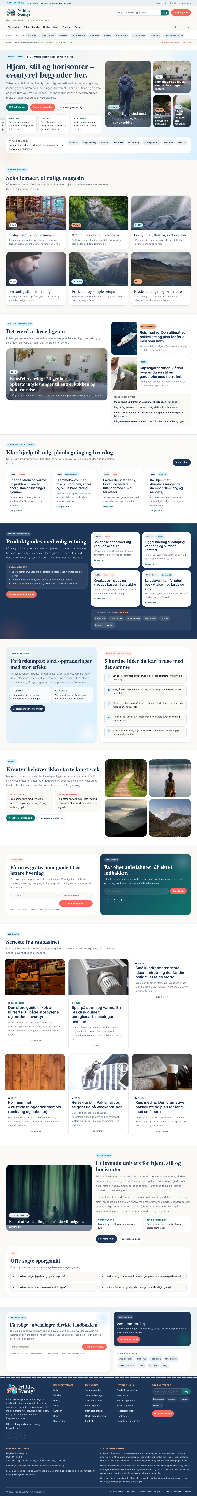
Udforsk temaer (17, 107)
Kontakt (89, 1421)
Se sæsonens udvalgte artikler (28, 709)
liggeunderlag (158, 1399)
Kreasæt (107, 35)
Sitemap (187, 1492)
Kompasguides (92, 1405)
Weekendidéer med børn (21, 818)
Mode (56, 27)
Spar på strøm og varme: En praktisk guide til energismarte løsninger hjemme (96, 1014)
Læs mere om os (106, 1238)
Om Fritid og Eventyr (95, 1416)
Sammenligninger (94, 1395)
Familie (36, 27)
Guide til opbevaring (127, 1390)
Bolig (26, 27)
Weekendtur (123, 1395)
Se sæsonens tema (128, 1339)
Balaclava (63, 35)
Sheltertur (168, 142)
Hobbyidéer (123, 1416)
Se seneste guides (42, 107)
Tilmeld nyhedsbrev (94, 1347)
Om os (169, 1492)
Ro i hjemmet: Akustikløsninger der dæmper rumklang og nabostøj (34, 1107)
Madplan (182, 142)
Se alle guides (181, 462)
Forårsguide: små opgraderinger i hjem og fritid (49, 3)
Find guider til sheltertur (51, 818)
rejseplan (153, 1365)
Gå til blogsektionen (131, 1239)
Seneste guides (180, 12)
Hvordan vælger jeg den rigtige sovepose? (40, 1276)
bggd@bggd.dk (69, 1471)
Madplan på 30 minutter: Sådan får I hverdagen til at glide (145, 401)
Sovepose (31, 35)
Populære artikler (94, 1410)
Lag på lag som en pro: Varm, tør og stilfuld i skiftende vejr (146, 407)
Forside (159, 3)
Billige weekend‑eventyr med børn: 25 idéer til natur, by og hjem (149, 421)
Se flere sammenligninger (21, 594)
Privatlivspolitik (116, 1492)
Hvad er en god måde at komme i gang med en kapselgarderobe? (143, 1276)
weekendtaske (37, 42)
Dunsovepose (139, 35)
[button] (2, 126)
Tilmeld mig (178, 891)
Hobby (46, 27)
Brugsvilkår (158, 1492)
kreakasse (184, 1399)
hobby (70, 42)
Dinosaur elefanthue (174, 35)
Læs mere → (35, 1040)
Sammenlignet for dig (71, 107)
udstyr (165, 1365)
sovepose (172, 1399)
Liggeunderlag (47, 35)
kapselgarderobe (126, 1365)
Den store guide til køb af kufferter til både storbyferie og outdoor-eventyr (33, 1012)
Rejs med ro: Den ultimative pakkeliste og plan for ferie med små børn (159, 1107)
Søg (165, 13)
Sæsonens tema (93, 1400)
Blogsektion (14, 27)
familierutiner (61, 42)
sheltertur (49, 42)
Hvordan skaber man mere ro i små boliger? (40, 1287)
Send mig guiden (75, 903)
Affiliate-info (185, 3)
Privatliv (173, 3)
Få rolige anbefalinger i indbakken (176, 42)
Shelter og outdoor (126, 1400)
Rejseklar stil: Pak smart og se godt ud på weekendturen (97, 1104)
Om (166, 3)
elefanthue (157, 1405)
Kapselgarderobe (151, 142)
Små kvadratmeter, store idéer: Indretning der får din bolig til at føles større (148, 414)
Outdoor (67, 27)
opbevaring (156, 1359)
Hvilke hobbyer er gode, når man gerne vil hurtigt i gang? (138, 1287)
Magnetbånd (122, 35)
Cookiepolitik (131, 1492)
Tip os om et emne (163, 1413)
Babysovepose (78, 35)
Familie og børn (125, 1405)
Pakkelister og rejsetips (129, 1421)
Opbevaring (133, 142)
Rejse (78, 27)
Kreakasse (94, 35)
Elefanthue (155, 35)
